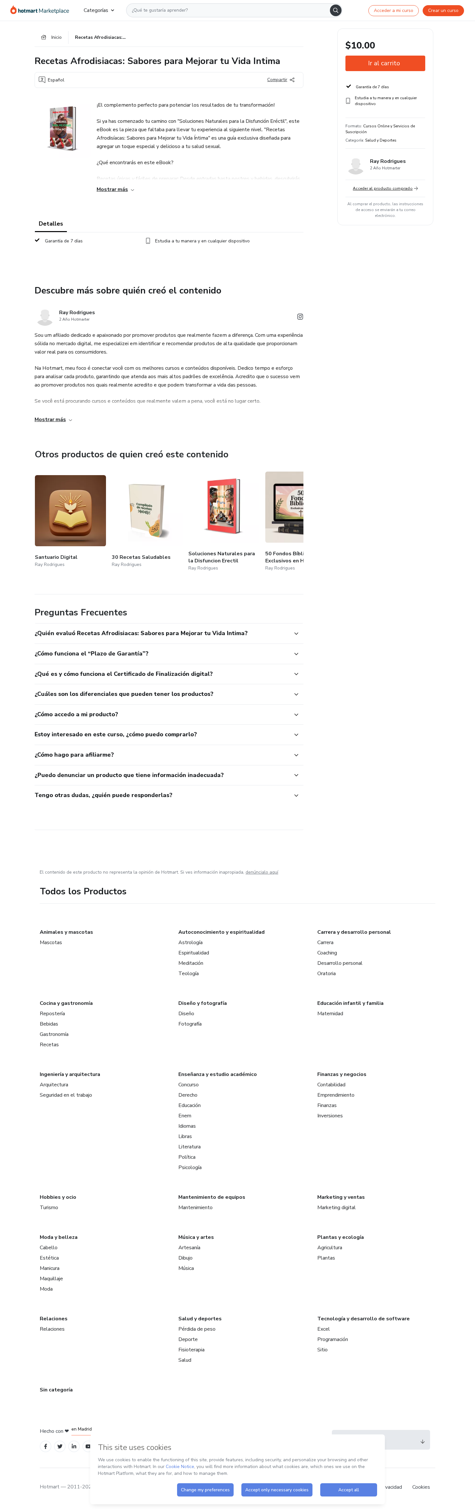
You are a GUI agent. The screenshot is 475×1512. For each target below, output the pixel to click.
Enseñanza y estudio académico (217, 1074)
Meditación (190, 963)
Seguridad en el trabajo (66, 1095)
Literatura (189, 1146)
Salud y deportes (200, 1318)
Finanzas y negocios (341, 1074)
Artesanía (189, 1247)
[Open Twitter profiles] (60, 1446)
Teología (188, 973)
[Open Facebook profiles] (45, 1446)
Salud (184, 1360)
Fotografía (190, 1024)
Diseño (186, 1013)
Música (186, 1268)
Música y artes (196, 1237)
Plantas (326, 1258)
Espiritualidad (193, 952)
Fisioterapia (191, 1349)
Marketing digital (336, 1207)
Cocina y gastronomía (66, 1003)
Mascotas (51, 942)
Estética (49, 1258)
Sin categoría (56, 1389)
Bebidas (49, 1024)
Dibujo (185, 1258)
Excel (323, 1329)
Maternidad (330, 1013)
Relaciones (54, 1318)
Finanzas (327, 1105)
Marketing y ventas (341, 1197)
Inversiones (330, 1115)
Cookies (421, 1487)
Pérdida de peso (197, 1329)
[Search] (336, 10)
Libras (185, 1136)
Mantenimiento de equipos (211, 1197)
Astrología (190, 942)
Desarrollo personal (340, 963)
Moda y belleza (59, 1237)
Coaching (327, 952)
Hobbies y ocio (58, 1197)
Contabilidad (331, 1084)
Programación (332, 1339)
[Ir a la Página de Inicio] (41, 10)
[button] (162, 633)
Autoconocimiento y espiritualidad (221, 932)
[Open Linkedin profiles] (74, 1446)
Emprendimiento (335, 1095)
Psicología (190, 1167)
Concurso (188, 1084)
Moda (46, 1289)
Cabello (49, 1247)
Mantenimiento (195, 1207)
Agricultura (329, 1247)
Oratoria (326, 973)
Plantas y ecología (340, 1237)
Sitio (322, 1349)
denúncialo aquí (262, 872)
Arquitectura (54, 1084)
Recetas (49, 1044)
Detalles (51, 224)
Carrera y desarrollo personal (354, 932)
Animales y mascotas (66, 932)
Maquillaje (51, 1278)
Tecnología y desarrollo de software (363, 1318)
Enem (184, 1115)
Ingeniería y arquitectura (70, 1074)
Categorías (96, 10)
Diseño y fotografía (202, 1003)
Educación (189, 1105)
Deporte (188, 1339)
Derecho (187, 1095)
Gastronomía (54, 1034)
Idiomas (187, 1126)
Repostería (52, 1013)
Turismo (49, 1207)
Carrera (325, 942)
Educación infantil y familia (350, 1003)
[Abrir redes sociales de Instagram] (300, 318)
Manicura (49, 1268)
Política (186, 1157)
